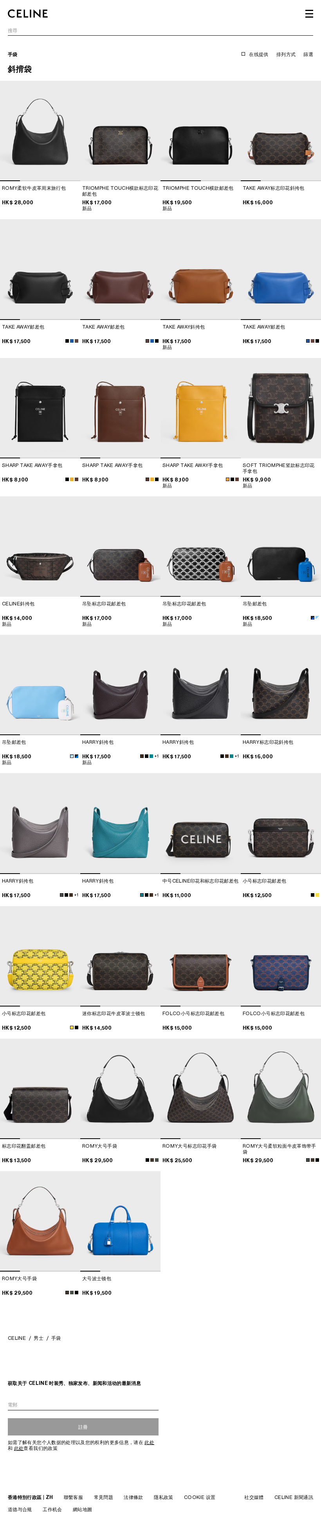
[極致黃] (72, 1027)
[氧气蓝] (152, 341)
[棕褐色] (152, 1160)
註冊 (83, 1427)
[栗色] (76, 341)
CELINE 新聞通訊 (293, 1497)
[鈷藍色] (151, 756)
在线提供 (258, 54)
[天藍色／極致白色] (317, 618)
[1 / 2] (200, 131)
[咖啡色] (142, 756)
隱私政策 (163, 1497)
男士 (38, 1338)
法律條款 (133, 1497)
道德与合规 (20, 1509)
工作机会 (52, 1509)
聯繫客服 (73, 1497)
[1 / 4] (40, 131)
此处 (149, 1442)
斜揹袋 (20, 69)
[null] (317, 895)
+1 (156, 756)
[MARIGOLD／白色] (72, 479)
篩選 (308, 54)
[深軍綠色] (157, 1160)
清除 (308, 31)
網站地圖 (82, 1509)
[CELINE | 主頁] (28, 13)
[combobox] (160, 31)
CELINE (17, 1338)
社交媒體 (253, 1497)
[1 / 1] (120, 131)
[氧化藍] (72, 341)
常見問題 (103, 1497)
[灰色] (61, 895)
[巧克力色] (76, 479)
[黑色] (67, 341)
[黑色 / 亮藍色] (312, 618)
